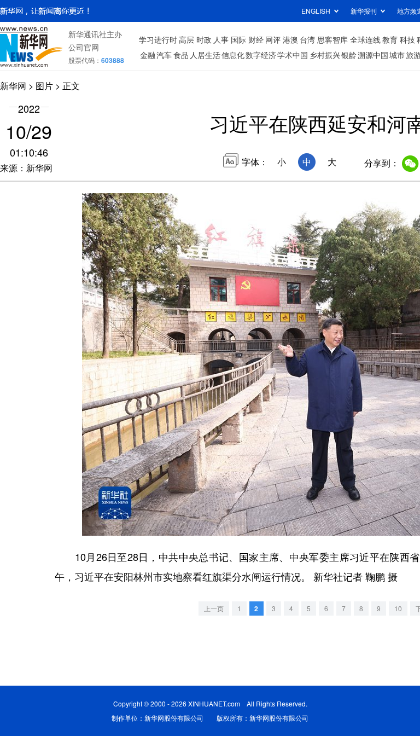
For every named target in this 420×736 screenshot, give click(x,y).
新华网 (13, 85)
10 (398, 608)
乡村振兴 (325, 54)
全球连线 (365, 39)
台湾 (307, 39)
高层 (186, 39)
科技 (407, 39)
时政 (204, 39)
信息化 (232, 54)
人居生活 (205, 54)
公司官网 (83, 47)
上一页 (214, 608)
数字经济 (261, 54)
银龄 (349, 54)
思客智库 (332, 39)
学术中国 (292, 54)
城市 (397, 54)
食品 (181, 54)
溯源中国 (373, 54)
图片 (44, 85)
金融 (147, 54)
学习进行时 (158, 39)
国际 (238, 39)
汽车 (164, 54)
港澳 (290, 39)
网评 (273, 39)
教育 (390, 39)
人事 (221, 39)
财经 (256, 39)
